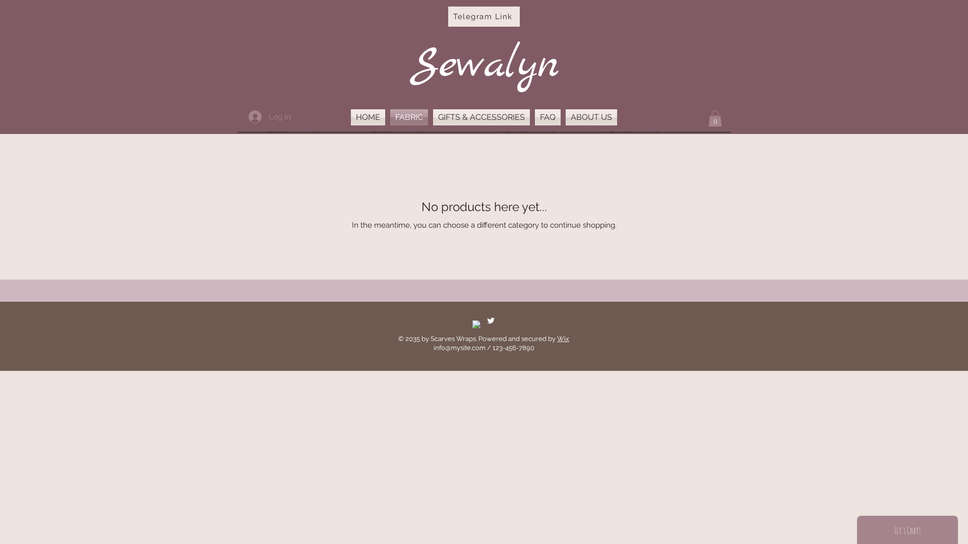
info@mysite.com (460, 348)
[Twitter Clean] (491, 320)
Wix (563, 339)
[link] (715, 118)
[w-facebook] (476, 324)
